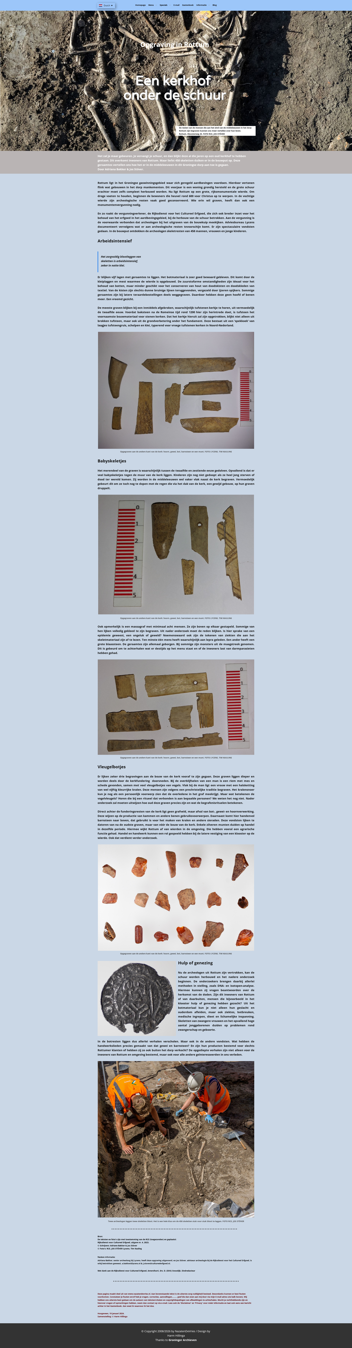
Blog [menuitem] (215, 5)
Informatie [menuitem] (201, 5)
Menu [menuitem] (151, 5)
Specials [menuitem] (163, 5)
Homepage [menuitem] (140, 5)
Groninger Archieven (183, 1340)
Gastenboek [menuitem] (188, 5)
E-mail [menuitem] (176, 5)
